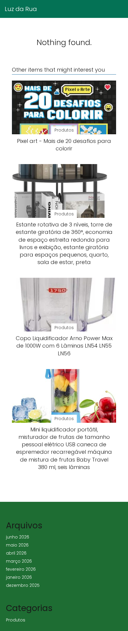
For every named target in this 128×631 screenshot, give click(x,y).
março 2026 (19, 561)
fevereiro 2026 (21, 569)
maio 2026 (17, 545)
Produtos (15, 620)
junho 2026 (17, 537)
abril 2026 (16, 553)
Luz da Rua (21, 9)
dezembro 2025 (23, 585)
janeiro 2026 (19, 577)
